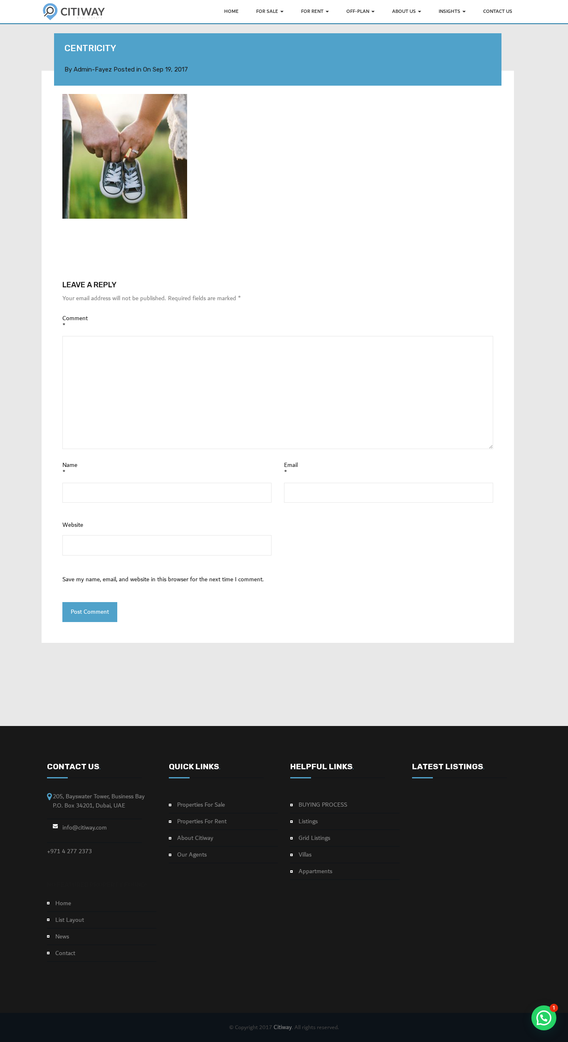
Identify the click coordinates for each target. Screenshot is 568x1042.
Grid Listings (314, 838)
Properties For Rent (202, 821)
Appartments (315, 871)
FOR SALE (267, 11)
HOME (231, 11)
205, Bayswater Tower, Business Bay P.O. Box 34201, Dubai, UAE (99, 801)
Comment (75, 322)
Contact (65, 953)
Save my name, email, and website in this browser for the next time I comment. (163, 579)
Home (63, 903)
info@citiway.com (84, 828)
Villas (305, 855)
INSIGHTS (450, 11)
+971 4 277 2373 (69, 852)
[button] (543, 1017)
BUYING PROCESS (323, 805)
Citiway (283, 1027)
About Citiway (195, 838)
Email (291, 469)
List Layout (69, 920)
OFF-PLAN (358, 11)
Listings (308, 821)
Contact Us (497, 11)
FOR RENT (313, 11)
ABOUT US (404, 11)
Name (69, 469)
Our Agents (192, 855)
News (62, 937)
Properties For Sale (201, 805)
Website (72, 525)
